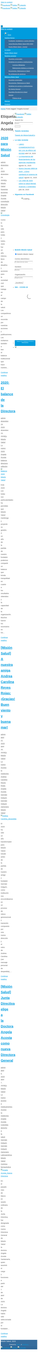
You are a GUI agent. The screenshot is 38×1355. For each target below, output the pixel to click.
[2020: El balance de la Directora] (4, 480)
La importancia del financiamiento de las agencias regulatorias (27, 160)
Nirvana (18, 1344)
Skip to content (6, 2)
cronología (5, 201)
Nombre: (18, 267)
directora (4, 463)
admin (3, 162)
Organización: (20, 275)
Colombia (4, 1125)
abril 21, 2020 (3, 741)
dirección (4, 204)
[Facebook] (6, 5)
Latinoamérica (6, 1155)
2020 (3, 451)
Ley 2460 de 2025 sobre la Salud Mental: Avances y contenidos (27, 184)
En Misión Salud (4, 183)
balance (4, 460)
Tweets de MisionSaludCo (25, 135)
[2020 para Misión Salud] (5, 215)
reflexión (4, 466)
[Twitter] (14, 5)
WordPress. (25, 1344)
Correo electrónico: (22, 259)
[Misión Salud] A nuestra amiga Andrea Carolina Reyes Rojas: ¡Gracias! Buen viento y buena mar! (8, 687)
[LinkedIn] (22, 5)
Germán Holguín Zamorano (5, 804)
